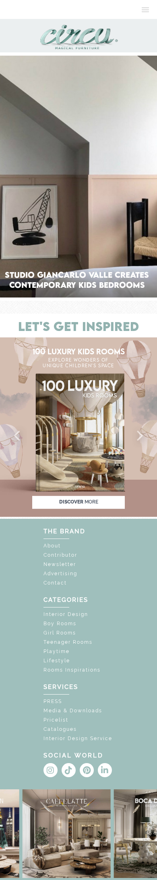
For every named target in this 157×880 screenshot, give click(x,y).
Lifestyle (56, 661)
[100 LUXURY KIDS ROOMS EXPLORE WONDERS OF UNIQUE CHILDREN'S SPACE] (78, 427)
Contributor (60, 555)
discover (78, 502)
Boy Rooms (59, 623)
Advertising (60, 573)
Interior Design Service (77, 738)
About (52, 546)
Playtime (56, 651)
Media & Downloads (72, 711)
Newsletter (59, 564)
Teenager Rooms (68, 642)
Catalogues (60, 729)
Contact (55, 583)
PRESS (52, 701)
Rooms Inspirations (72, 670)
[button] (17, 436)
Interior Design (65, 614)
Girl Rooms (59, 633)
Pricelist (55, 720)
